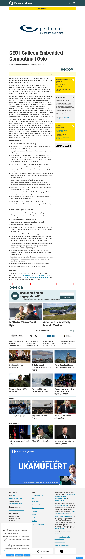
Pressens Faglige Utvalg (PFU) (64, 517)
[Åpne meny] (74, 3)
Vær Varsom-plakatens (62, 505)
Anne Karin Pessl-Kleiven (16, 503)
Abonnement (35, 501)
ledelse (37, 284)
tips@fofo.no (16, 495)
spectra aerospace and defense (21, 284)
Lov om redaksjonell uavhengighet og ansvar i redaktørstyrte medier (65, 496)
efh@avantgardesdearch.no (62, 137)
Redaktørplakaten (59, 500)
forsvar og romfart (62, 284)
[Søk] (70, 3)
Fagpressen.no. (6, 550)
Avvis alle (27, 555)
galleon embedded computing (48, 284)
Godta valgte (19, 555)
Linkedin (34, 517)
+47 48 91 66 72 (59, 131)
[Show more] (73, 80)
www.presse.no (59, 529)
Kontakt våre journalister (16, 498)
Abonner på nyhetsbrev (38, 524)
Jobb (66, 3)
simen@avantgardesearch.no (62, 130)
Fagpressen (58, 534)
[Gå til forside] (20, 3)
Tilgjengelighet (36, 505)
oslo (32, 284)
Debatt (56, 3)
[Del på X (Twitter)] (64, 69)
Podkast (61, 3)
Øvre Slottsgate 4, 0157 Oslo (16, 510)
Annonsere (35, 498)
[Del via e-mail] (69, 69)
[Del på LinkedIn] (67, 69)
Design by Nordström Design (62, 545)
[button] (71, 330)
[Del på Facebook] (62, 69)
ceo (11, 284)
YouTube (34, 521)
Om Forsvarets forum (37, 495)
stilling (71, 284)
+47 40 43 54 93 (59, 138)
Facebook (34, 511)
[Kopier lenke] (72, 69)
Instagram (35, 514)
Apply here (63, 145)
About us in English (60, 542)
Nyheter (52, 3)
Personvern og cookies (38, 508)
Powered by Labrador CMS (42, 557)
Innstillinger (79, 557)
